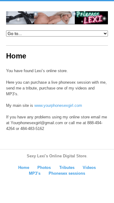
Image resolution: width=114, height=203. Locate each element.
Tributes (66, 167)
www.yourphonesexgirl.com (58, 105)
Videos (89, 167)
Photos (44, 167)
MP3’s (34, 173)
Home (23, 167)
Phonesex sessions (67, 173)
